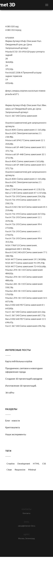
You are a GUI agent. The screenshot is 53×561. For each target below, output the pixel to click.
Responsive (20, 469)
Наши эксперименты (15, 434)
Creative (11, 463)
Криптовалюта (12, 427)
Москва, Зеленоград (26, 538)
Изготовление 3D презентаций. (20, 385)
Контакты (26, 513)
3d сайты (9, 392)
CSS (44, 463)
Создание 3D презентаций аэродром (23, 378)
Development (23, 463)
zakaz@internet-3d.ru (26, 526)
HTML (36, 463)
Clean (9, 469)
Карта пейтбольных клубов (18, 361)
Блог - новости (12, 420)
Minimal (32, 469)
